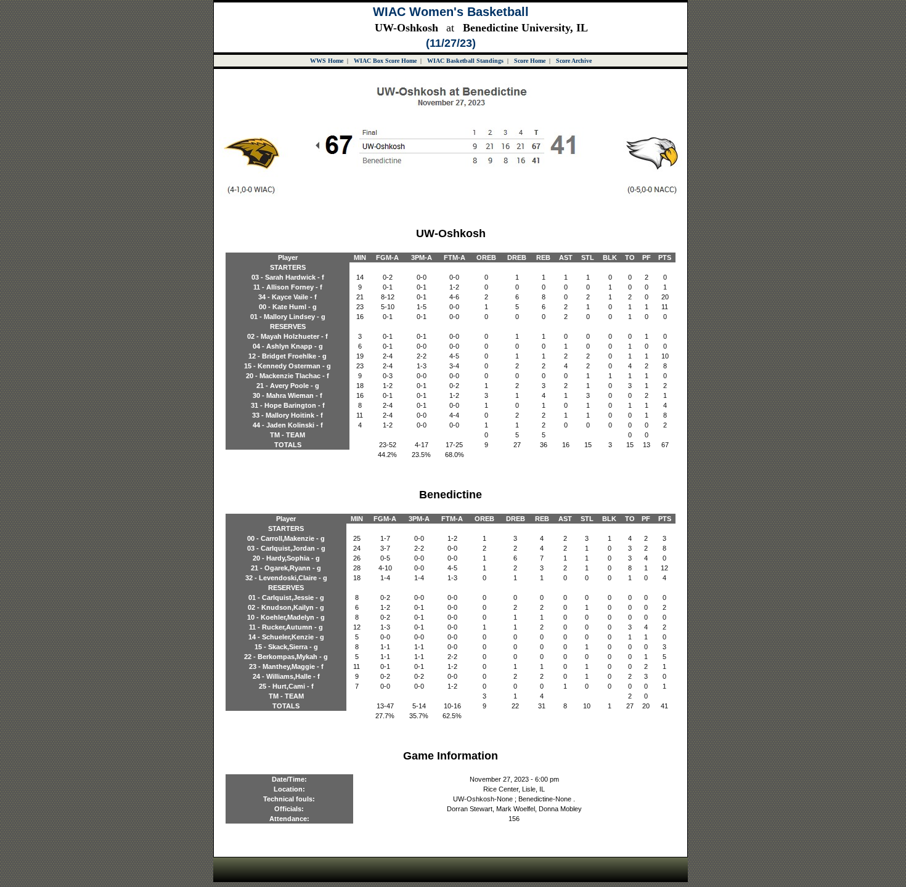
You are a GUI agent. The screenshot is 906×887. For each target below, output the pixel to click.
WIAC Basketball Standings (465, 60)
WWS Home (326, 60)
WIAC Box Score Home (385, 60)
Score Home (529, 60)
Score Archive (574, 60)
